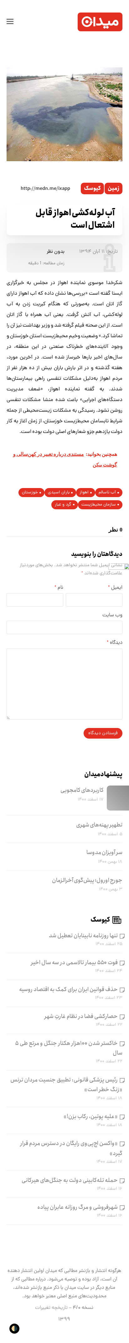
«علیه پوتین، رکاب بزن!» (91, 1116)
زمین (113, 188)
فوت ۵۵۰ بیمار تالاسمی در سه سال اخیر (74, 962)
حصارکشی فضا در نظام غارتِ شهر (81, 1016)
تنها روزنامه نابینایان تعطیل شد (83, 935)
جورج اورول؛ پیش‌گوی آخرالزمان (87, 880)
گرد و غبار (63, 504)
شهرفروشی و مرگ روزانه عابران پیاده (77, 1207)
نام (58, 588)
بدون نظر (55, 252)
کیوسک (92, 188)
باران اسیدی (59, 492)
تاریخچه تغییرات (51, 1308)
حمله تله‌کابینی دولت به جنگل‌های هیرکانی (70, 1180)
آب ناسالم (107, 492)
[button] (10, 22)
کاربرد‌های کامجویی (82, 790)
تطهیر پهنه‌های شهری (99, 825)
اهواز (84, 492)
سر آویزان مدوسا (104, 852)
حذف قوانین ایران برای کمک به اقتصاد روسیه (68, 989)
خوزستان (30, 492)
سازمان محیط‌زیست (98, 504)
